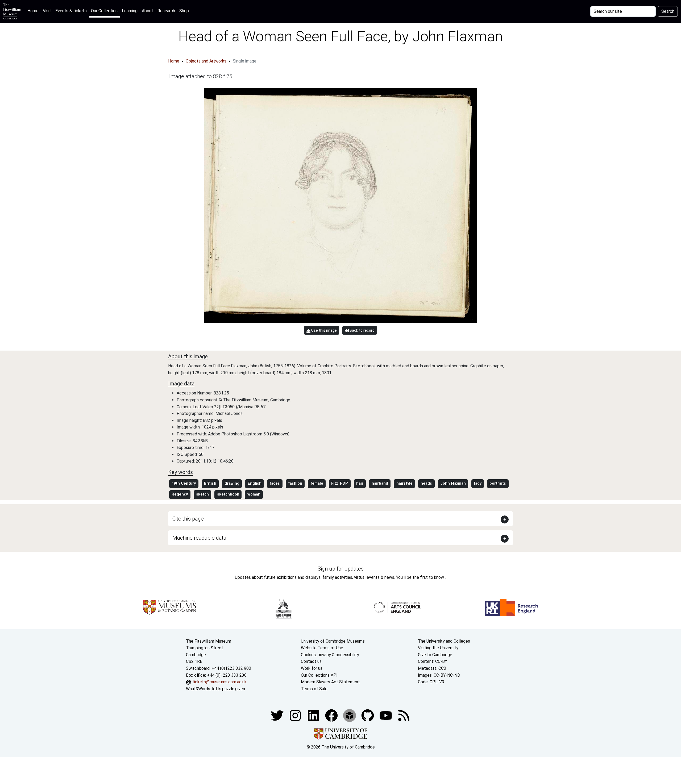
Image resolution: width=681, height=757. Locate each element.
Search (667, 11)
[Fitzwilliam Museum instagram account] (296, 715)
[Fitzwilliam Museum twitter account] (278, 715)
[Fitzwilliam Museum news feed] (403, 715)
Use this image (323, 330)
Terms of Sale (314, 688)
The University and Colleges (444, 641)
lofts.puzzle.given (228, 688)
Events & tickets (71, 10)
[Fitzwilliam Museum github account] (368, 715)
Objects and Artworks (206, 61)
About (147, 10)
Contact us (311, 661)
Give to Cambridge (435, 654)
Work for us (311, 668)
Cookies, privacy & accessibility (330, 654)
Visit (47, 10)
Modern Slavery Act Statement (330, 681)
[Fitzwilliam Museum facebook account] (314, 715)
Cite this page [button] (188, 518)
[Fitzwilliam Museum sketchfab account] (350, 715)
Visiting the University (438, 647)
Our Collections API (319, 675)
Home (34, 10)
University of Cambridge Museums (333, 641)
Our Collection (104, 10)
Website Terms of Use (322, 647)
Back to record (362, 330)
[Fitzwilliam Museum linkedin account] (332, 715)
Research (166, 10)
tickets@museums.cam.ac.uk (219, 681)
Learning (130, 10)
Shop (184, 10)
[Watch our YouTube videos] (386, 715)
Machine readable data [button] (199, 538)
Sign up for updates (341, 568)
